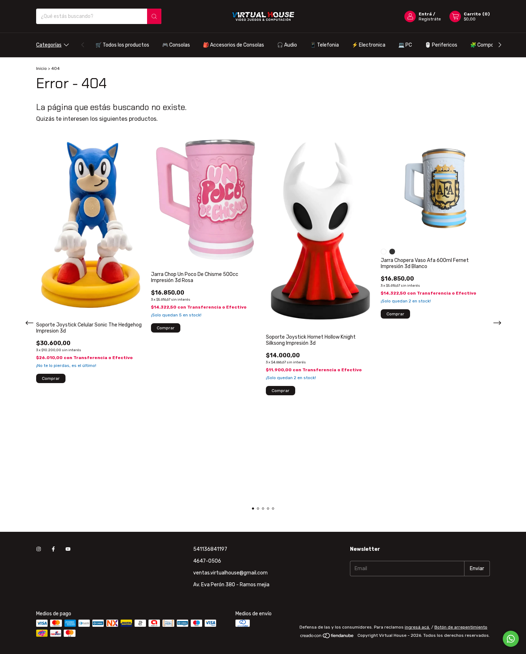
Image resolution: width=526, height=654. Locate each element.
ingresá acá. (417, 627)
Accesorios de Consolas (233, 45)
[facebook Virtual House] (53, 549)
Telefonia (324, 45)
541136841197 (210, 549)
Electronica (368, 45)
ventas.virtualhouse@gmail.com (230, 573)
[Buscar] (154, 16)
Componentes (490, 45)
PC (405, 45)
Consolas (176, 45)
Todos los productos (122, 45)
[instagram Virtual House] (38, 549)
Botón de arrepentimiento (460, 627)
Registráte (430, 19)
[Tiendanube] (327, 637)
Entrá (425, 13)
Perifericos (441, 45)
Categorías (49, 45)
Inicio (41, 68)
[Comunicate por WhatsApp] (511, 639)
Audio (287, 45)
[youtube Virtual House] (67, 549)
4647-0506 (207, 561)
